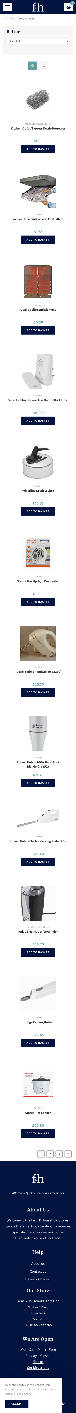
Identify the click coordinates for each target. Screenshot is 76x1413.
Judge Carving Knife (38, 1022)
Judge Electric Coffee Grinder (38, 931)
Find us (38, 1362)
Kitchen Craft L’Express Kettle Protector (38, 128)
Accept (17, 1403)
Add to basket (38, 149)
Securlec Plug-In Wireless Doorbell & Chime (38, 400)
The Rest (38, 214)
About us (38, 1264)
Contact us (38, 1271)
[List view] (43, 66)
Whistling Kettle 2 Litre (38, 490)
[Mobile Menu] (7, 7)
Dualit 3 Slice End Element (38, 309)
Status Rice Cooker (38, 1113)
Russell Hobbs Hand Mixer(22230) (38, 671)
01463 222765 (41, 1325)
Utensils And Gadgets (41, 123)
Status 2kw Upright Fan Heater (38, 581)
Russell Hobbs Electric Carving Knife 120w (38, 841)
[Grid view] (32, 66)
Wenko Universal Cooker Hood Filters (38, 219)
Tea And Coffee (43, 927)
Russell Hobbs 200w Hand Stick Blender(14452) (38, 764)
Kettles (28, 123)
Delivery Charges (38, 1279)
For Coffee (31, 927)
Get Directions (38, 1368)
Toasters (38, 305)
